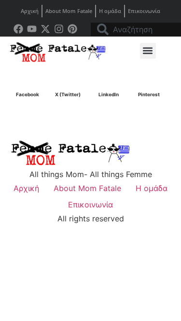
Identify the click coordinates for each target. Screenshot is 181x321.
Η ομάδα (110, 10)
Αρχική (30, 10)
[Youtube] (32, 29)
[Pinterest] (72, 29)
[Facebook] (18, 29)
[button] (148, 51)
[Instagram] (59, 29)
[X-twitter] (45, 29)
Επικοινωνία (144, 10)
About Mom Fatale (68, 10)
